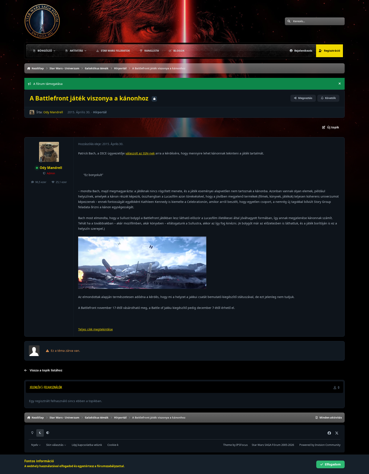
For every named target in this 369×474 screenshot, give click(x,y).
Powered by (319, 445)
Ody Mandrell (53, 112)
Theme (227, 445)
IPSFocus (242, 445)
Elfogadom (333, 464)
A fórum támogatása (48, 84)
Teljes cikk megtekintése (95, 329)
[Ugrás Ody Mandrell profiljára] (32, 112)
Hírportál (100, 112)
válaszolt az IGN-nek (140, 153)
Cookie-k (113, 445)
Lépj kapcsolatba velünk (87, 445)
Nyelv (35, 445)
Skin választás (55, 445)
